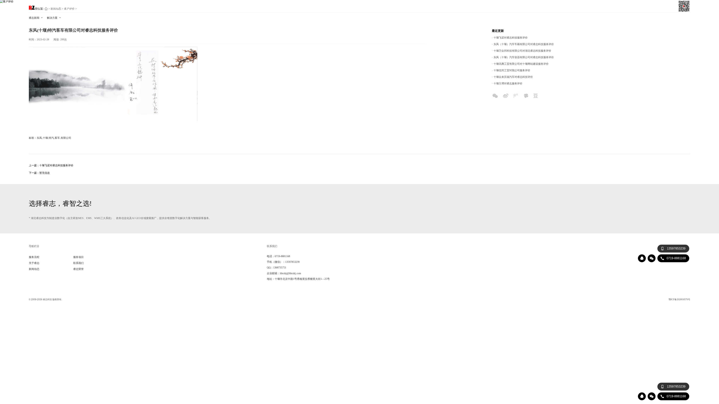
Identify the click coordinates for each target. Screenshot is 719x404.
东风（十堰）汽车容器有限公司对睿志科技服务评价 (524, 57)
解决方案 (52, 17)
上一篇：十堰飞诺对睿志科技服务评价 (51, 165)
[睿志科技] (31, 8)
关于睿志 (83, 7)
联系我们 (98, 7)
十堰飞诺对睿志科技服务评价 (511, 37)
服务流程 (53, 7)
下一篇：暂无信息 (39, 172)
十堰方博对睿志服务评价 (508, 83)
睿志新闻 (34, 17)
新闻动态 (113, 7)
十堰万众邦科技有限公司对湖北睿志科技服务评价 (522, 50)
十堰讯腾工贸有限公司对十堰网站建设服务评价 (521, 63)
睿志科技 (47, 299)
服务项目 (68, 7)
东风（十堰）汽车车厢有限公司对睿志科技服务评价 (524, 44)
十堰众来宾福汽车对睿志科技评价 (513, 76)
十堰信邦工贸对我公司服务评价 (512, 70)
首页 (40, 7)
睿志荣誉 (128, 7)
